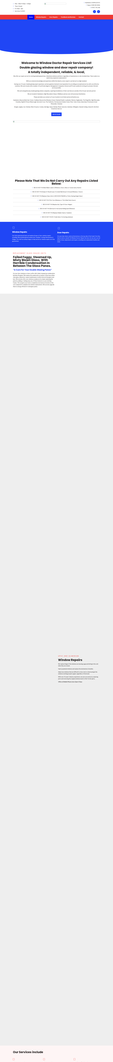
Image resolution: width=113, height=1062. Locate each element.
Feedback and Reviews (68, 17)
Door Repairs (53, 17)
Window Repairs (41, 17)
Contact (81, 17)
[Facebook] (94, 11)
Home (31, 17)
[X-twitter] (98, 11)
